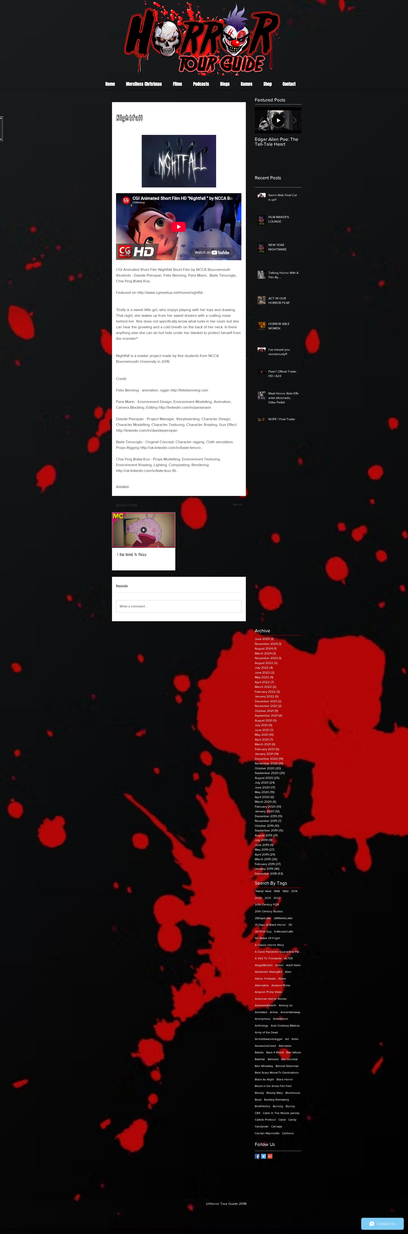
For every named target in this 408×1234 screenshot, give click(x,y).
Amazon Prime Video (268, 992)
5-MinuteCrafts (283, 931)
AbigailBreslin (264, 965)
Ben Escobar (289, 1059)
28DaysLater (263, 918)
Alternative (262, 985)
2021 (268, 898)
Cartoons (288, 1133)
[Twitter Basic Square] (263, 1156)
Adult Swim (293, 965)
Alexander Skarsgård (268, 971)
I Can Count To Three (131, 555)
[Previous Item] (262, 120)
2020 (258, 898)
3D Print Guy (263, 931)
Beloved (273, 1059)
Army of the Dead (266, 1032)
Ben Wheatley (264, 1066)
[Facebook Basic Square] (257, 1156)
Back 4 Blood (275, 1052)
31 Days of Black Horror (270, 924)
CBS (257, 1113)
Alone (282, 978)
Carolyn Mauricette (267, 1133)
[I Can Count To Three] (143, 530)
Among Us (286, 1005)
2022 (276, 898)
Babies (259, 1052)
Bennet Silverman (287, 1066)
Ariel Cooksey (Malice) (285, 1025)
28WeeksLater (283, 918)
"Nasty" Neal (263, 891)
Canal (282, 1119)
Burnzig (278, 1106)
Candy (292, 1119)
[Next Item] (295, 120)
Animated (261, 1012)
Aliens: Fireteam (265, 978)
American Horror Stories (271, 998)
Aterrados (285, 1045)
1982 (285, 891)
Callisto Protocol (265, 1119)
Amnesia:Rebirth (265, 1005)
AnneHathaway (290, 1012)
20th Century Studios (269, 911)
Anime (274, 1012)
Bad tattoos (293, 1052)
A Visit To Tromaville (268, 958)
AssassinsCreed (265, 1045)
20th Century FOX (267, 904)
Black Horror (284, 1079)
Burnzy (290, 1106)
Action (279, 965)
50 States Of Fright (267, 938)
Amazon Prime (280, 985)
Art (287, 1039)
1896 (277, 891)
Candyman (262, 1126)
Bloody (259, 1092)
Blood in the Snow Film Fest (273, 1086)
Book (258, 1099)
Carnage (276, 1126)
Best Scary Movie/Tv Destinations (277, 1072)
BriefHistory (262, 1106)
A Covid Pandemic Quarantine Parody (278, 951)
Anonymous (263, 1018)
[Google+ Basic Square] (270, 1156)
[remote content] (179, 227)
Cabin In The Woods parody (281, 1113)
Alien (288, 971)
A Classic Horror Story (269, 945)
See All (237, 504)
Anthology (261, 1025)
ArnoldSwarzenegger (269, 1039)
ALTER (288, 958)
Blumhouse (292, 1092)
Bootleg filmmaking (276, 1099)
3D (290, 924)
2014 (294, 891)
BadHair (260, 1059)
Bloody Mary (274, 1092)
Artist (295, 1039)
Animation (122, 486)
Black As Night (264, 1079)
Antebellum (280, 1018)
